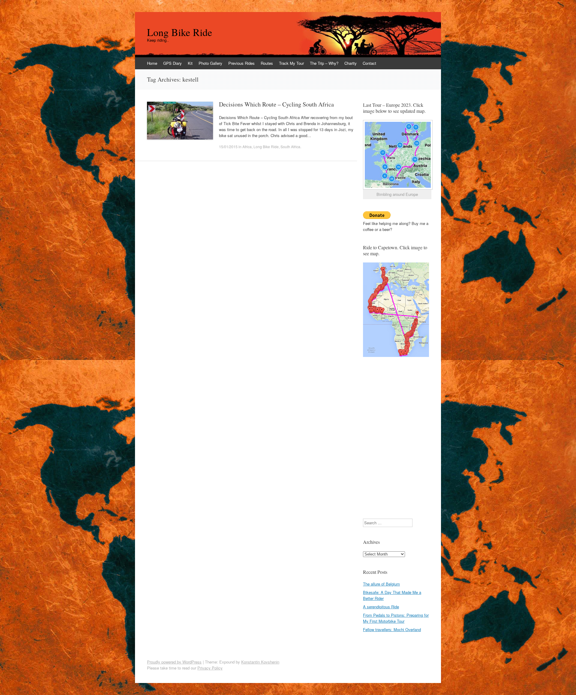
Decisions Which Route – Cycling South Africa (276, 104)
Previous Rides (241, 63)
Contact (369, 63)
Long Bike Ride (179, 32)
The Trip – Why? (324, 63)
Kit (190, 63)
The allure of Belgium (381, 584)
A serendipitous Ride (381, 607)
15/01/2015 (228, 146)
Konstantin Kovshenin (260, 662)
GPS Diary (172, 63)
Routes (267, 63)
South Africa (290, 146)
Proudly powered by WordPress (174, 662)
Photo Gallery (210, 63)
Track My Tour (291, 63)
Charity (350, 63)
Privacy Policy (210, 668)
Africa (247, 146)
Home (152, 63)
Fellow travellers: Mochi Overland (392, 629)
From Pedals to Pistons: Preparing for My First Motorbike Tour (396, 618)
